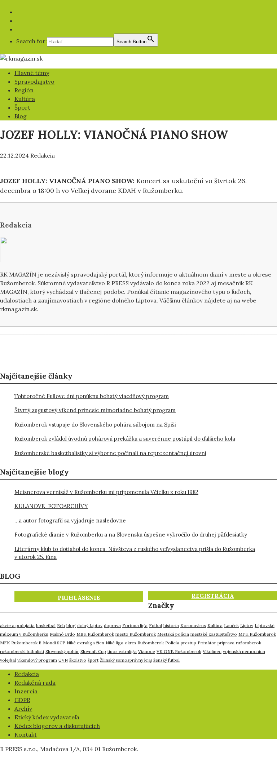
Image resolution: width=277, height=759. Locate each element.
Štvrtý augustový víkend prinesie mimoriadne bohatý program (95, 410)
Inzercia (26, 691)
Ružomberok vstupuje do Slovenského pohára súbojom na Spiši (95, 424)
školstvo (77, 660)
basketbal (46, 625)
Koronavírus (193, 625)
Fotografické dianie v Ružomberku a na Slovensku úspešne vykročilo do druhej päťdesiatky (130, 534)
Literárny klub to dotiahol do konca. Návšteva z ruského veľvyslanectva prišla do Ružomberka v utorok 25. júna (134, 553)
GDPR (22, 699)
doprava (112, 625)
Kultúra (24, 98)
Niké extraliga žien (85, 642)
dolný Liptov (89, 625)
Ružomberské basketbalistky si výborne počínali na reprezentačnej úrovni (110, 453)
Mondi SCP (54, 642)
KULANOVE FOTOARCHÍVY (51, 506)
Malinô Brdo (62, 634)
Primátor (207, 642)
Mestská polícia (173, 634)
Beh (61, 625)
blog (71, 625)
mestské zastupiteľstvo (213, 634)
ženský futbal (166, 660)
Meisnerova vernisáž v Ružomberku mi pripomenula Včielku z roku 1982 (106, 492)
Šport (22, 107)
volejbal (8, 660)
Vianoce (146, 651)
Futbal (155, 625)
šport (93, 660)
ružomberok (248, 642)
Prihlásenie (79, 597)
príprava (225, 642)
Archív (23, 708)
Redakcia (42, 155)
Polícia (172, 642)
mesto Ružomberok (135, 634)
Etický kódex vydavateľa (46, 717)
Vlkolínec (212, 651)
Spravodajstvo (34, 81)
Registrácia (213, 595)
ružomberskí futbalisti (22, 651)
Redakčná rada (35, 682)
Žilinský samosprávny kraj (126, 660)
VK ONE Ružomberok (179, 651)
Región (24, 90)
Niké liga (114, 642)
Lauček (231, 625)
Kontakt (25, 734)
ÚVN (63, 660)
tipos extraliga (122, 651)
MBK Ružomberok (95, 634)
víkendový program (37, 660)
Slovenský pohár (62, 651)
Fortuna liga (135, 625)
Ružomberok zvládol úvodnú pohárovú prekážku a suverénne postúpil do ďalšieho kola (124, 438)
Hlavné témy (31, 72)
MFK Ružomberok (257, 634)
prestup (188, 642)
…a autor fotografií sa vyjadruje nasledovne (70, 520)
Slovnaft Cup (93, 651)
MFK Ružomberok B (20, 642)
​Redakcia (26, 674)
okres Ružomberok (144, 642)
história (171, 625)
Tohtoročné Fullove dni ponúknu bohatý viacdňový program (91, 396)
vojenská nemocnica (244, 651)
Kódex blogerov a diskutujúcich (57, 725)
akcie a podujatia (17, 625)
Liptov (246, 625)
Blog (20, 116)
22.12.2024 (14, 155)
